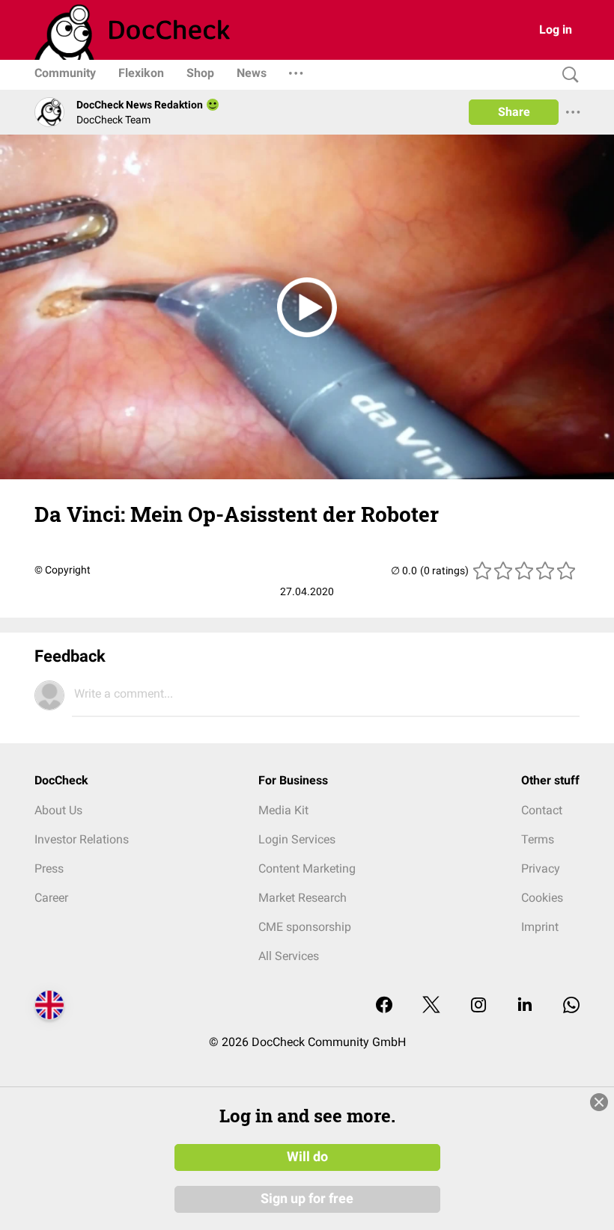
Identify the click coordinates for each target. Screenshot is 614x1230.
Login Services (296, 839)
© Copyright (62, 570)
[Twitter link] (431, 1006)
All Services (288, 956)
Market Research (302, 898)
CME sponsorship (304, 927)
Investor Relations (81, 839)
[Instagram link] (478, 1006)
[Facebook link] (384, 1006)
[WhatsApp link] (571, 1006)
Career (51, 898)
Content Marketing (307, 868)
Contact (541, 810)
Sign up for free (307, 1198)
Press (49, 868)
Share (514, 112)
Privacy (540, 868)
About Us (58, 810)
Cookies (542, 898)
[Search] (567, 75)
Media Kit (283, 810)
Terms (537, 839)
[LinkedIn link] (525, 1006)
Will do (307, 1156)
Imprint (540, 927)
